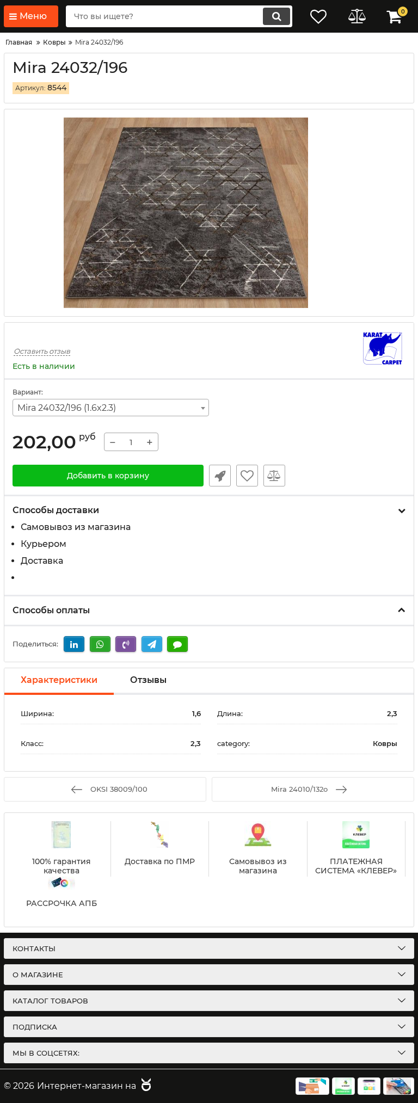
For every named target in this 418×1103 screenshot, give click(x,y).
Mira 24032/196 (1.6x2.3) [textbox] (66, 408)
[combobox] (111, 407)
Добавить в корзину (108, 475)
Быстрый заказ (220, 475)
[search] (276, 16)
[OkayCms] (145, 1086)
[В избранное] (247, 475)
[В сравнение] (274, 475)
